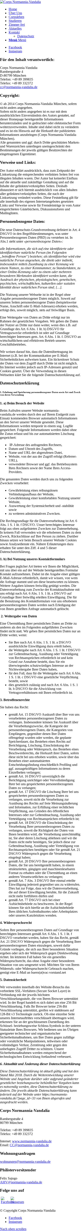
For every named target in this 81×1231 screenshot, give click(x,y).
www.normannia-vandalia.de (32, 1141)
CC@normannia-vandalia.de (29, 1145)
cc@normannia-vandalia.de (18, 87)
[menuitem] (45, 9)
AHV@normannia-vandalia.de (21, 1182)
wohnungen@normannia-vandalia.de (25, 1161)
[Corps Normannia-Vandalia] (20, 2)
